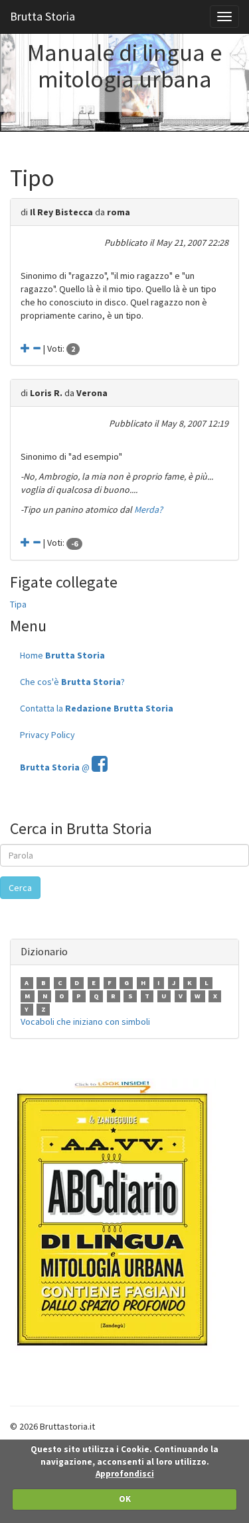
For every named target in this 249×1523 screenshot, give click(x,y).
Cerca (20, 888)
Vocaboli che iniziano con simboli (85, 1021)
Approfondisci (125, 1473)
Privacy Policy (47, 735)
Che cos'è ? (72, 682)
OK (125, 1498)
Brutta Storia (42, 16)
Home (62, 655)
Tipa (18, 604)
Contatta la (96, 708)
